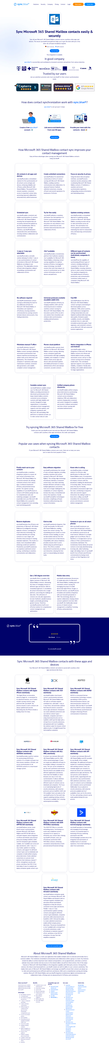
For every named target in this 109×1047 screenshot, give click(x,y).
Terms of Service (82, 989)
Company (50, 4)
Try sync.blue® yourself (54, 649)
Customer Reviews (82, 986)
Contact (63, 4)
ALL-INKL (53, 995)
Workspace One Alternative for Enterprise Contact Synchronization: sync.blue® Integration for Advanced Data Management (70, 1003)
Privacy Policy (81, 991)
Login (69, 4)
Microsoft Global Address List (54, 987)
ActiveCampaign (54, 989)
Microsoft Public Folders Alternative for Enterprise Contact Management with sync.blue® (71, 1036)
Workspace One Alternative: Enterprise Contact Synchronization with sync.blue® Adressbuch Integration (71, 1026)
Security (43, 4)
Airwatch (53, 991)
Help (79, 993)
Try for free (90, 4)
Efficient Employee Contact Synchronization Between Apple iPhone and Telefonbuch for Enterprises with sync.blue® (70, 1015)
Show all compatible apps (54, 946)
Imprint (79, 988)
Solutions (36, 4)
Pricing (57, 4)
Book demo (78, 4)
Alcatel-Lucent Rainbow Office (54, 993)
